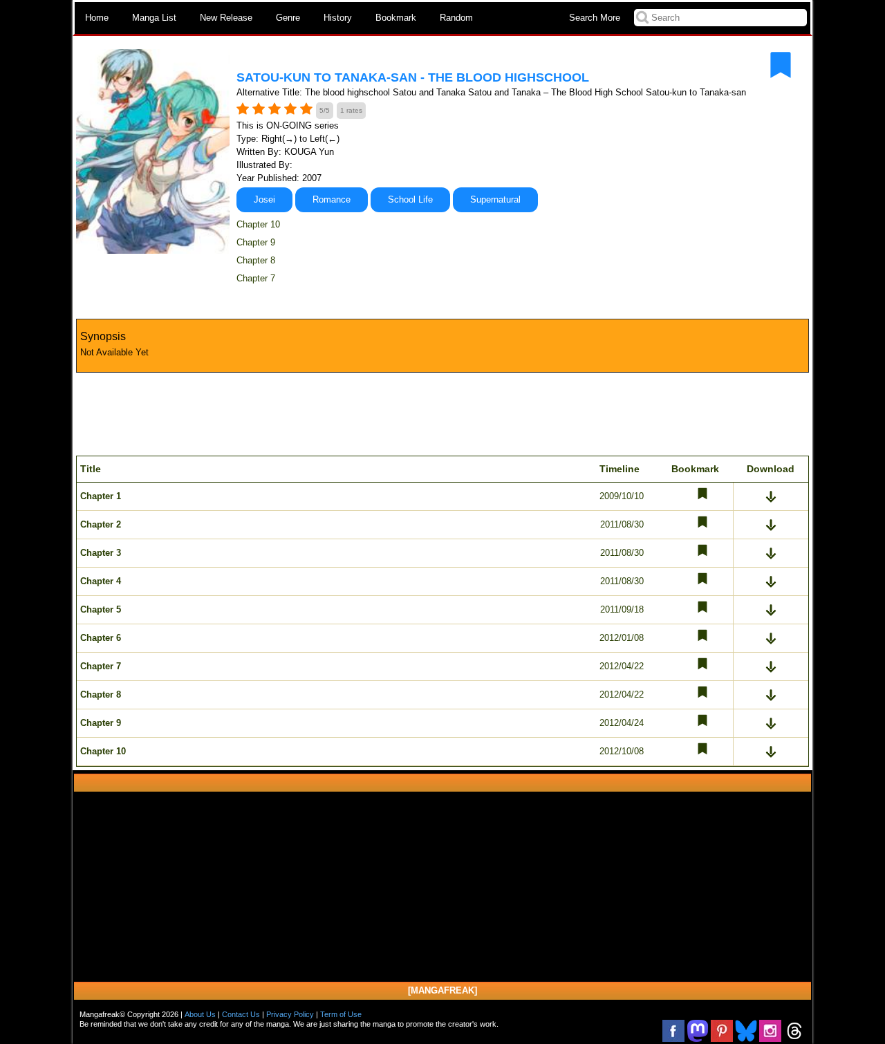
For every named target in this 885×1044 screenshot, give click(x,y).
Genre (288, 17)
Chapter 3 (100, 553)
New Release (226, 17)
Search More (594, 17)
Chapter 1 (100, 496)
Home (97, 17)
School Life (410, 199)
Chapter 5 (100, 609)
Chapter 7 (255, 278)
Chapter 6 (100, 638)
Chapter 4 (100, 581)
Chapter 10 (258, 224)
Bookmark (395, 17)
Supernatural (495, 199)
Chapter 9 (255, 242)
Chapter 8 (255, 260)
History (338, 17)
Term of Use (341, 1014)
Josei (264, 199)
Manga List (154, 17)
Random (456, 17)
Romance (332, 199)
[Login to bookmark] (780, 65)
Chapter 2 (100, 524)
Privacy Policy (290, 1014)
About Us (200, 1014)
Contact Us (241, 1014)
